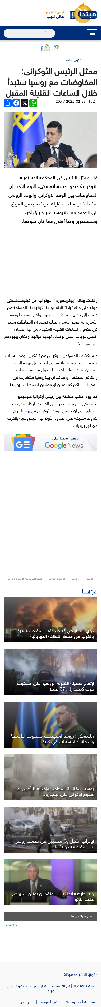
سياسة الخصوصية (81, 1002)
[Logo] (52, 13)
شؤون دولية (74, 60)
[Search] (6, 30)
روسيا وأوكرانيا (57, 578)
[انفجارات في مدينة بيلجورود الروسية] (50, 777)
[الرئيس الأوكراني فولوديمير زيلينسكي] (50, 725)
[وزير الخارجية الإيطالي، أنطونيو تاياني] (50, 882)
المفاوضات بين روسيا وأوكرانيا (25, 578)
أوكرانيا (75, 578)
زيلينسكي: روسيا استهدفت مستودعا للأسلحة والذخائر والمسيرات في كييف (52, 739)
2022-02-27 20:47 (71, 102)
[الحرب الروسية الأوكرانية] (50, 830)
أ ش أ (93, 102)
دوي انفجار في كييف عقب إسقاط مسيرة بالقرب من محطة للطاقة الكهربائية (56, 634)
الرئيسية (91, 60)
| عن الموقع (53, 1002)
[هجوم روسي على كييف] (50, 620)
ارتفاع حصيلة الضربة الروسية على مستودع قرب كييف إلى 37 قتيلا (55, 686)
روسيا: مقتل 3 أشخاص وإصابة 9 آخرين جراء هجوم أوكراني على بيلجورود (54, 792)
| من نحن (30, 1002)
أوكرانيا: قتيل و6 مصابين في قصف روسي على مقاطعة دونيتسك (54, 844)
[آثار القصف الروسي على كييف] (50, 672)
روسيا (25, 411)
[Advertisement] (50, 513)
